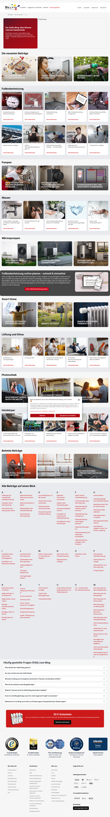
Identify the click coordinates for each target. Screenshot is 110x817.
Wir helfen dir (12, 766)
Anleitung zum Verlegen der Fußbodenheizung (8, 497)
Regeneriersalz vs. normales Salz (8, 594)
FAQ (9, 792)
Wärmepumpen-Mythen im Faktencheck (99, 612)
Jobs (52, 773)
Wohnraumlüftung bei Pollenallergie (100, 648)
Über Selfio (54, 770)
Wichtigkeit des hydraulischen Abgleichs (98, 641)
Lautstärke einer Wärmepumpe (25, 555)
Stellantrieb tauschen (27, 612)
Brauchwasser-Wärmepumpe (25, 515)
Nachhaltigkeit (55, 792)
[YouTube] (78, 770)
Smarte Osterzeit (26, 596)
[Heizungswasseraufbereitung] (91, 466)
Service (10, 773)
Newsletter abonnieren (62, 722)
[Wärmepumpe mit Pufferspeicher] (91, 253)
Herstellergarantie (34, 811)
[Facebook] (74, 770)
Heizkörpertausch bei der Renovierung (100, 505)
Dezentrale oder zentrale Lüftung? (44, 507)
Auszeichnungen (56, 784)
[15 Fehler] (19, 69)
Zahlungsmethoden (13, 790)
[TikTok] (88, 770)
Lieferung (10, 775)
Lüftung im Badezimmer (24, 572)
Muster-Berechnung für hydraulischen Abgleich (45, 556)
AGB (30, 773)
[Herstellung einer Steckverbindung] (55, 466)
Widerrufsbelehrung (35, 778)
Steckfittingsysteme (27, 609)
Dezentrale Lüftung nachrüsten (44, 502)
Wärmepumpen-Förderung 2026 (99, 605)
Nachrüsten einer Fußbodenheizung (63, 555)
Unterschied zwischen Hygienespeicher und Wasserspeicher (64, 590)
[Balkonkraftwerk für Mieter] (19, 390)
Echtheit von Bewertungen (36, 801)
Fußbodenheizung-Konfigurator (81, 515)
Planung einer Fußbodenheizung (99, 555)
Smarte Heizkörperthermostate (27, 591)
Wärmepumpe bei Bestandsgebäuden (100, 589)
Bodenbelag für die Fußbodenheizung (26, 510)
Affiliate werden (55, 798)
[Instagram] (81, 770)
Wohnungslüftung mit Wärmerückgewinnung (100, 655)
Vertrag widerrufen (81, 808)
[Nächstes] (105, 69)
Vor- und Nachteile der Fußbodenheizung (82, 589)
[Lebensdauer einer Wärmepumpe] (19, 253)
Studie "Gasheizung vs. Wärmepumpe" (27, 616)
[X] (85, 770)
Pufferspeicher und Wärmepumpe (99, 566)
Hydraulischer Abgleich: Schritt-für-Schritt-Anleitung (100, 528)
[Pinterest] (92, 770)
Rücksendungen (12, 781)
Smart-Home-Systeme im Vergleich (27, 604)
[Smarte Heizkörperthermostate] (91, 314)
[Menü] (3, 7)
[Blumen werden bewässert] (91, 69)
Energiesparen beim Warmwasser (63, 523)
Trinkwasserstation (44, 599)
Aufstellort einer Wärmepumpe (7, 504)
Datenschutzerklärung (35, 775)
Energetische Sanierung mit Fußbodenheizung (63, 516)
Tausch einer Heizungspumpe (43, 594)
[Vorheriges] (5, 69)
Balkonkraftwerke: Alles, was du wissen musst (26, 497)
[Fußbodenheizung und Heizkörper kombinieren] (91, 178)
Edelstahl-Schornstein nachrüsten (61, 497)
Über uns (54, 766)
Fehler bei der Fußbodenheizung (81, 496)
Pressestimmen (55, 787)
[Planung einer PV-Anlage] (91, 390)
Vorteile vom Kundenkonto (58, 795)
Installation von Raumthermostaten (8, 563)
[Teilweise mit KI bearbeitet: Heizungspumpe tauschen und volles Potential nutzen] (55, 178)
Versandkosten (12, 787)
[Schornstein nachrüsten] (19, 466)
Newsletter (54, 790)
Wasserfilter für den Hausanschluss (100, 629)
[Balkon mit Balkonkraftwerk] (55, 390)
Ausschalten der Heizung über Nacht (8, 510)
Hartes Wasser (98, 495)
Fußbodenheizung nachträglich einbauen (81, 521)
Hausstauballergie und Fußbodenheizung (100, 500)
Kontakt (53, 775)
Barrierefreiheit (33, 808)
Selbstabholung (12, 778)
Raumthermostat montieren (7, 589)
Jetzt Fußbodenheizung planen (37, 289)
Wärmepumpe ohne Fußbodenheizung (100, 619)
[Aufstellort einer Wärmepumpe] (55, 253)
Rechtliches (33, 766)
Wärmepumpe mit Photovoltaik (99, 600)
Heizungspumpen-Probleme (99, 516)
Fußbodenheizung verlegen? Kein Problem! (81, 542)
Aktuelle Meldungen (56, 781)
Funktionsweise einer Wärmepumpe (82, 502)
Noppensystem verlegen (62, 561)
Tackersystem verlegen (43, 589)
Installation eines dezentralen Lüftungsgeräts (7, 556)
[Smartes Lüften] (19, 314)
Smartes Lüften (25, 600)
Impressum (32, 770)
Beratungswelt (12, 784)
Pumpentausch (98, 571)
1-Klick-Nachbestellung (57, 801)
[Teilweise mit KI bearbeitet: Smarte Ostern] (55, 314)
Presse (53, 778)
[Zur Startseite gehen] (12, 7)
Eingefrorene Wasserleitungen (62, 504)
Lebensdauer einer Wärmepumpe (26, 561)
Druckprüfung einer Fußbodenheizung (45, 513)
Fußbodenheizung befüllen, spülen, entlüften (81, 508)
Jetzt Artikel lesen (8, 119)
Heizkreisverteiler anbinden (99, 511)
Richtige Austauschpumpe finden (8, 606)
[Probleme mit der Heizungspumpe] (19, 178)
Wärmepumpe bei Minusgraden (99, 594)
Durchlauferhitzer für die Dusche (45, 496)
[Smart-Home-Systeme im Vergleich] (55, 69)
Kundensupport (12, 770)
